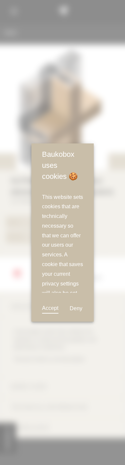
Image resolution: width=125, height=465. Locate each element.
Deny (76, 308)
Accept (50, 308)
